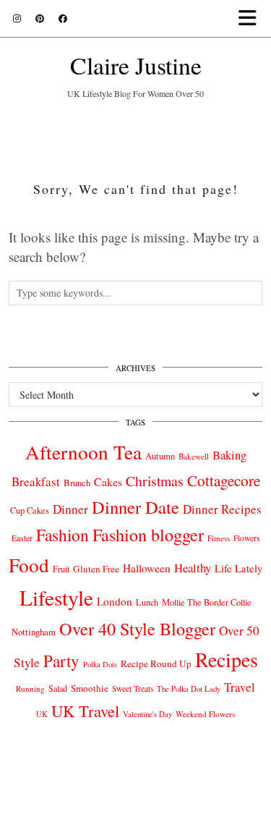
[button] (252, 18)
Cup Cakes (29, 510)
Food (29, 564)
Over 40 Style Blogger (137, 628)
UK (42, 714)
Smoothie (89, 688)
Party (61, 660)
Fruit (61, 569)
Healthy (192, 567)
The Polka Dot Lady (188, 688)
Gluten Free (96, 568)
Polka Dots (100, 664)
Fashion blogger (148, 534)
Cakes (108, 481)
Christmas (155, 481)
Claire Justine (136, 64)
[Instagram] (17, 18)
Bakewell (193, 456)
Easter (22, 538)
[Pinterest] (39, 18)
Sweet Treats (132, 688)
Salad (57, 688)
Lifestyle (56, 597)
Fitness (218, 538)
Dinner (70, 509)
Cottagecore (223, 480)
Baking (229, 455)
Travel (239, 687)
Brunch (77, 482)
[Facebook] (63, 18)
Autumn (160, 456)
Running (30, 688)
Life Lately (238, 568)
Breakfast (36, 481)
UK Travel (85, 710)
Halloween (147, 568)
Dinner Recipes (222, 509)
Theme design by (135, 797)
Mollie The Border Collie (206, 602)
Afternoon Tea (83, 451)
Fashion (62, 534)
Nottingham (34, 631)
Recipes (226, 659)
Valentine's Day (147, 714)
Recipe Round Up (156, 663)
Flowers (246, 538)
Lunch (147, 602)
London (114, 601)
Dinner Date (135, 507)
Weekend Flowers (205, 713)
